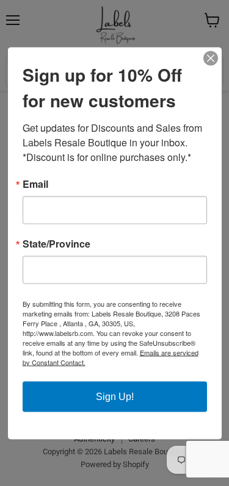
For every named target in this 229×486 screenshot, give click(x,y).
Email (35, 183)
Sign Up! (115, 396)
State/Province (56, 243)
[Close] (210, 58)
